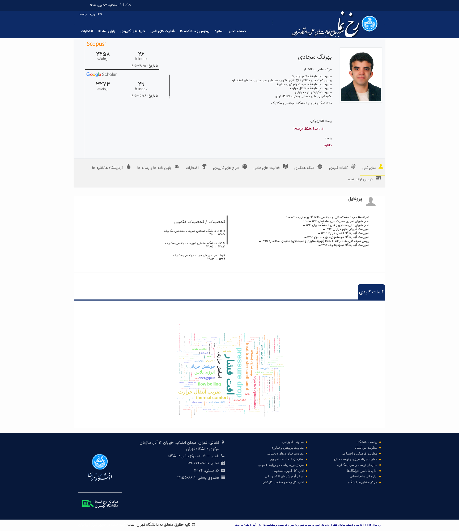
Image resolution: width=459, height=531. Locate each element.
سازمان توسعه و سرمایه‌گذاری (357, 465)
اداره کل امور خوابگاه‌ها (362, 471)
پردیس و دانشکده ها (194, 31)
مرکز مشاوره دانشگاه (362, 482)
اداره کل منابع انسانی (363, 476)
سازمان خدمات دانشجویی (287, 459)
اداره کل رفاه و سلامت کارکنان (283, 482)
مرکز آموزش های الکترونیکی (284, 476)
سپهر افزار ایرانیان (92, 524)
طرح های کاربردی (132, 31)
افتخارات (87, 31)
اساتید (219, 31)
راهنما (83, 14)
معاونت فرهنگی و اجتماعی (359, 453)
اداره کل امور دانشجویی (288, 471)
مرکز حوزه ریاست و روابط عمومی (281, 465)
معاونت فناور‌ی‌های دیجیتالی (285, 453)
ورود (92, 14)
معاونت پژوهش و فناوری (287, 447)
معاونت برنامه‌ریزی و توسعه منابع (355, 459)
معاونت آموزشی (293, 442)
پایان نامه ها (106, 31)
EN (100, 14)
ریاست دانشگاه (367, 442)
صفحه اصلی (237, 31)
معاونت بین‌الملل (366, 447)
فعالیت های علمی (162, 31)
